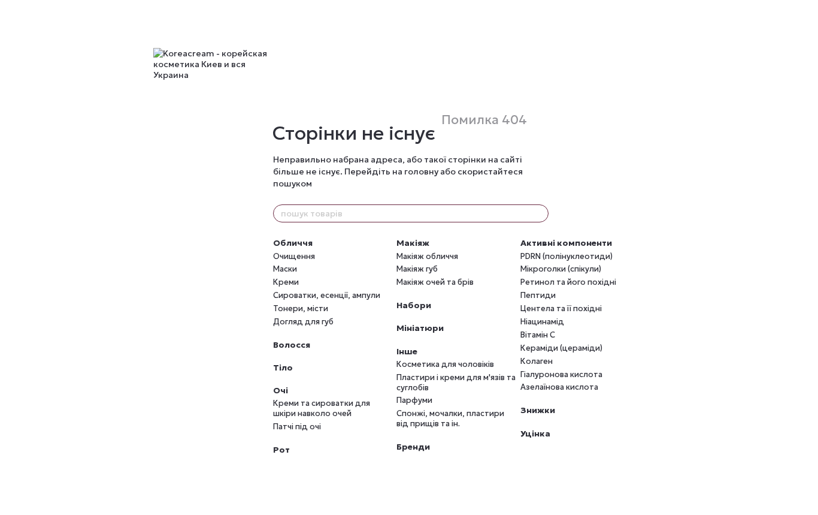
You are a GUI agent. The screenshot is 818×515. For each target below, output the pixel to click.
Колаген (536, 361)
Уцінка (535, 433)
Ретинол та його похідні (568, 282)
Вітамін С (537, 335)
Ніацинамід (542, 322)
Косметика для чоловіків (445, 364)
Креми (286, 282)
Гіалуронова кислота (561, 374)
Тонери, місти (300, 308)
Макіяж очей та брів (435, 282)
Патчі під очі (297, 426)
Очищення (294, 256)
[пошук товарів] (539, 213)
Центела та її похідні (561, 308)
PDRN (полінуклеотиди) (566, 256)
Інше (406, 351)
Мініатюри (420, 328)
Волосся (291, 344)
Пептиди (538, 295)
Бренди (413, 446)
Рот (281, 449)
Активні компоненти (566, 242)
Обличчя (293, 242)
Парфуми (414, 400)
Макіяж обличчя (427, 256)
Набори (413, 305)
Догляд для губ (303, 322)
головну (421, 171)
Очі (280, 390)
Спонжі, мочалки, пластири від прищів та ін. (450, 418)
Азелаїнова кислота (559, 387)
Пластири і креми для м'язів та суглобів (456, 382)
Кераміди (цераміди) (561, 348)
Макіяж (412, 242)
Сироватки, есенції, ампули (326, 295)
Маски (285, 269)
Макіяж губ (417, 269)
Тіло (283, 367)
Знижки (537, 410)
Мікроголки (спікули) (560, 269)
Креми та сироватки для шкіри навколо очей (321, 408)
